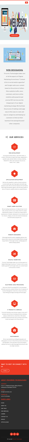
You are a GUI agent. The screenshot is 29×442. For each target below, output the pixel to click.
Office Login (5, 422)
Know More (14, 35)
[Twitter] (11, 434)
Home (2, 403)
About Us (3, 405)
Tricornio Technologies (17, 439)
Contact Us (4, 416)
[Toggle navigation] (26, 3)
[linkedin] (17, 434)
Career (3, 414)
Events (3, 419)
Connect (5, 370)
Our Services (4, 411)
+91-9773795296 (5, 396)
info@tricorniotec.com (6, 391)
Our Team (3, 408)
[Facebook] (14, 434)
